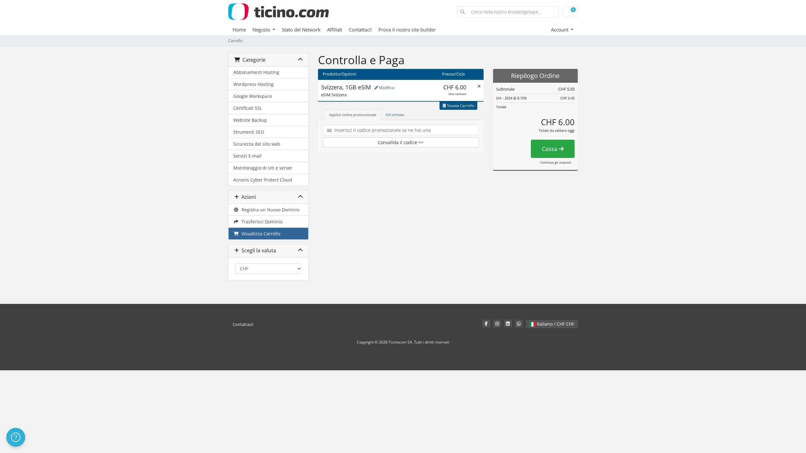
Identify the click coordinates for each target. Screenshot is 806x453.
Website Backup (250, 120)
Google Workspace (252, 96)
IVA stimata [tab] (395, 114)
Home (239, 29)
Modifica (386, 87)
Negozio (262, 29)
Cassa (550, 149)
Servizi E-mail (247, 156)
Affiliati (334, 29)
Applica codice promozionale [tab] (352, 114)
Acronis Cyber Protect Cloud (262, 180)
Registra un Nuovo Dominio (269, 210)
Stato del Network (301, 29)
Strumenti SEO (248, 132)
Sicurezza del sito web (256, 144)
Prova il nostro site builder (407, 29)
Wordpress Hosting (253, 84)
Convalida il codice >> (400, 142)
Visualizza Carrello (259, 234)
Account (560, 29)
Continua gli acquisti (555, 162)
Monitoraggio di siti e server (262, 168)
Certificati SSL (247, 108)
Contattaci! (360, 29)
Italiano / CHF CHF (555, 324)
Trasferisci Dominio (260, 222)
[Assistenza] (15, 437)
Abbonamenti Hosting (256, 72)
